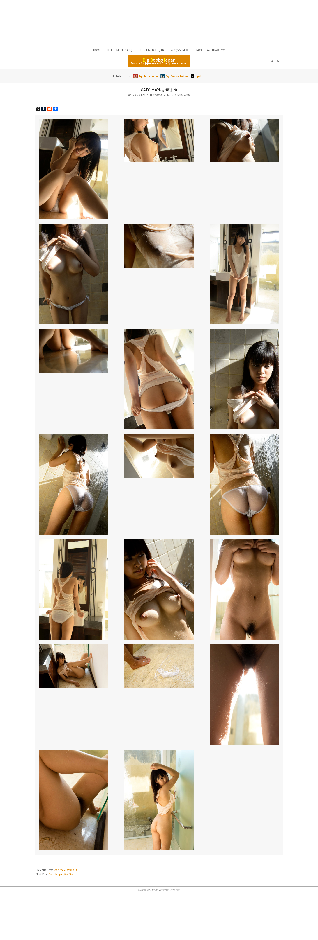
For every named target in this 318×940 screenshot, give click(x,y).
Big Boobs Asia (148, 76)
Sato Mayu (183, 94)
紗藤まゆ (157, 94)
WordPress (175, 889)
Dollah (155, 889)
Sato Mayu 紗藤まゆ (65, 870)
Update (200, 76)
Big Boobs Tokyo (176, 76)
